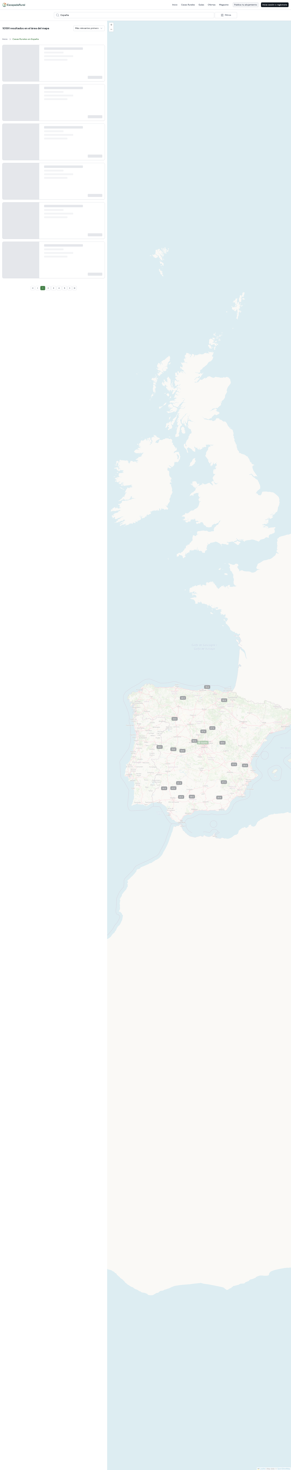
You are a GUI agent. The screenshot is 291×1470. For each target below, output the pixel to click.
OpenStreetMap (283, 1468)
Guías (201, 4)
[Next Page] (70, 924)
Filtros (228, 15)
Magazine (224, 4)
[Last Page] (74, 924)
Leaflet (262, 1468)
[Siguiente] (34, 66)
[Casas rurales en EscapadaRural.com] (13, 5)
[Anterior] (7, 66)
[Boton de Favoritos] (99, 50)
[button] (177, 719)
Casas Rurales (188, 4)
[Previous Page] (37, 924)
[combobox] (134, 15)
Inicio (174, 4)
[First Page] (33, 924)
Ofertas (212, 4)
